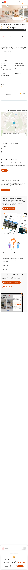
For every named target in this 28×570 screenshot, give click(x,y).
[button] (15, 2)
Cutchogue (24, 110)
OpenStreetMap (5, 134)
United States (13, 110)
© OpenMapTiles (15, 133)
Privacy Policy (21, 562)
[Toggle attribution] (25, 133)
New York (19, 110)
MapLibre (4, 133)
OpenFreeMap (8, 133)
